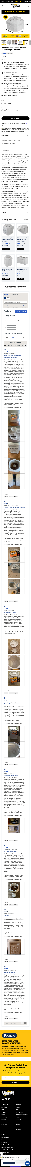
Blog (17, 1109)
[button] (1, 1155)
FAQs (3, 1140)
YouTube (9, 1098)
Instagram (3, 1098)
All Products (4, 1107)
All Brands (4, 1127)
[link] (6, 294)
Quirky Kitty (4, 1124)
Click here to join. (17, 1)
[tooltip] (7, 298)
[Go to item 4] (20, 42)
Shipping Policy (5, 1152)
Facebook (6, 1098)
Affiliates (18, 1119)
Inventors (18, 1129)
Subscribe (15, 1082)
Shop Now (6, 249)
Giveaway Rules (5, 1137)
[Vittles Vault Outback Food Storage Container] (8, 261)
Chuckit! (3, 1114)
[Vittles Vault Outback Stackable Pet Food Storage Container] (23, 230)
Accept (9, 1163)
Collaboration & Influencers (22, 1122)
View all (26, 219)
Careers (18, 1117)
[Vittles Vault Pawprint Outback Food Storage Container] (8, 230)
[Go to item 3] (14, 42)
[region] (15, 24)
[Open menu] (2, 5)
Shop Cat (4, 1112)
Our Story (18, 1107)
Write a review (22, 312)
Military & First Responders (8, 1147)
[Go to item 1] (4, 42)
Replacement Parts (6, 1145)
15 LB (4, 110)
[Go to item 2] (9, 42)
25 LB (10, 110)
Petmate (4, 1119)
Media (17, 1127)
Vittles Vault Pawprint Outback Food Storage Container (7, 239)
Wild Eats (4, 1122)
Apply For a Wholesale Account (9, 1149)
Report (15, 496)
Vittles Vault (4, 1117)
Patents (18, 1124)
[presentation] (14, 418)
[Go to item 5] (25, 42)
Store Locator (19, 1112)
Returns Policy (5, 1154)
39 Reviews (15, 294)
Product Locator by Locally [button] (9, 143)
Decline (22, 1163)
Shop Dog (4, 1109)
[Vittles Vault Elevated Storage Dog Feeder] (23, 261)
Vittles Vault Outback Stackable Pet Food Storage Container (22, 239)
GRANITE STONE (7, 103)
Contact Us (4, 1142)
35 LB (16, 110)
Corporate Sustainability (22, 1114)
